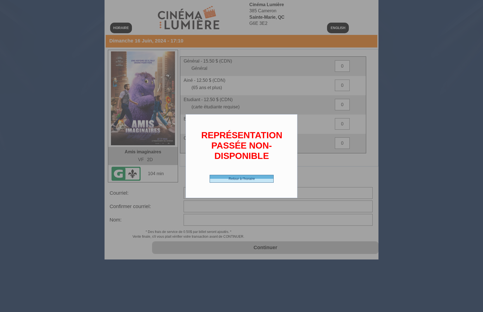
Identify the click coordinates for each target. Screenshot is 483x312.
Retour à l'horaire (242, 179)
